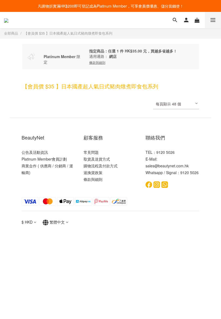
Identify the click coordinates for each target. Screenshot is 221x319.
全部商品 (11, 33)
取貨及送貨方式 (97, 159)
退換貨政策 (93, 172)
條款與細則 (93, 179)
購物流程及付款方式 (101, 165)
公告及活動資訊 (35, 152)
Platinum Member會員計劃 (44, 159)
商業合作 (29, 165)
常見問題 (91, 152)
